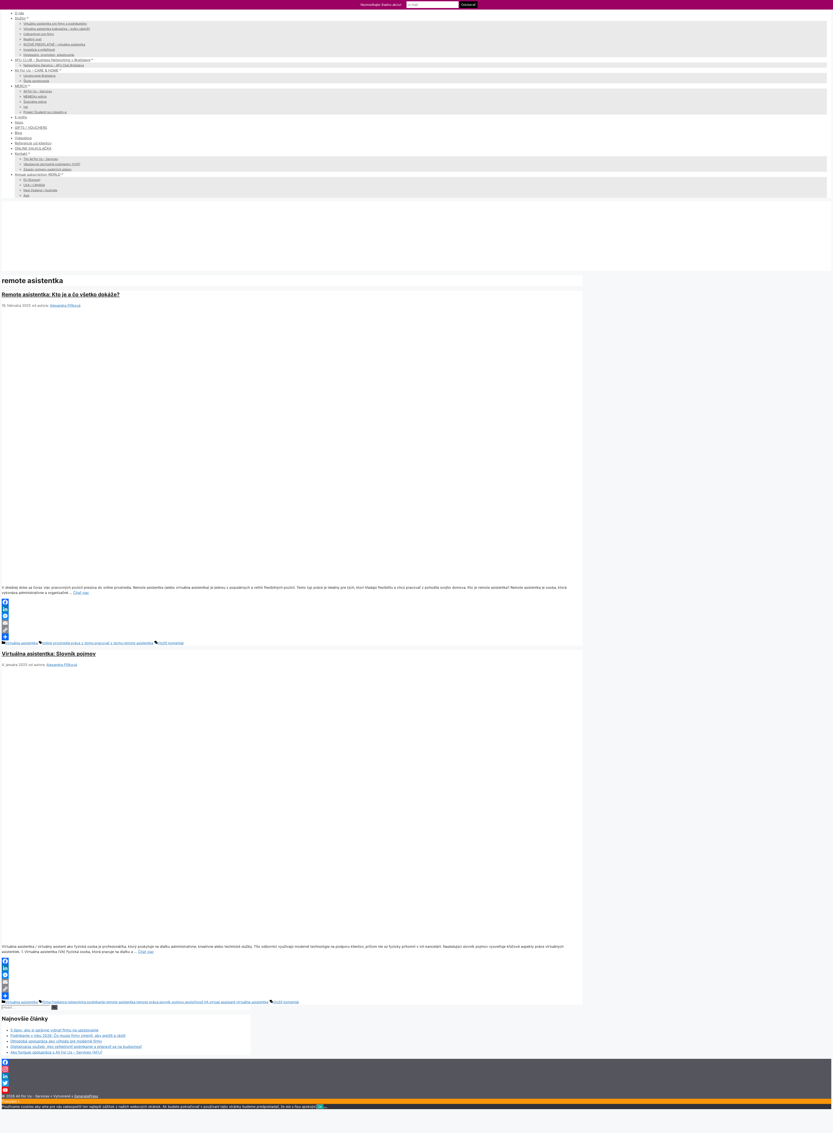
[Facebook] (292, 602)
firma (46, 1002)
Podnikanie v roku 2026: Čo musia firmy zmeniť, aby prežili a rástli (67, 1035)
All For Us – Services (37, 91)
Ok (320, 1106)
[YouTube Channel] (416, 1090)
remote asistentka (138, 643)
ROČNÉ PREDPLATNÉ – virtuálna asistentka (54, 44)
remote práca (147, 1002)
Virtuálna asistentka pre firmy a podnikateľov (55, 23)
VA (206, 1002)
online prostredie (56, 643)
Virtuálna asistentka (21, 643)
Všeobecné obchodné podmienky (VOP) (51, 164)
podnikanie (96, 1002)
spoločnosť (194, 1002)
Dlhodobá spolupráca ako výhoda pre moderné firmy (56, 1041)
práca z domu (82, 643)
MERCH (21, 86)
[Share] (292, 636)
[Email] (292, 623)
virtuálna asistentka (252, 1002)
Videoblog (23, 138)
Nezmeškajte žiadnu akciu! (381, 5)
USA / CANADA (34, 185)
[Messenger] (292, 616)
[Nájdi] (54, 1007)
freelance (59, 1002)
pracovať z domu (109, 643)
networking (77, 1002)
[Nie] (325, 1107)
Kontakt (21, 153)
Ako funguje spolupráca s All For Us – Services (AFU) (56, 1052)
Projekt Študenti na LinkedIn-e (45, 112)
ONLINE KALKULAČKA (33, 148)
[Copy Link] (292, 629)
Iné (25, 107)
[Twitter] (416, 1083)
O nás (19, 13)
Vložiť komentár (171, 643)
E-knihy (21, 117)
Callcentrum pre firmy (38, 34)
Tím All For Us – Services (40, 159)
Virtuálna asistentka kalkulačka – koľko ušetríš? (56, 29)
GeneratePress (86, 1096)
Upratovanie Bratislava (39, 75)
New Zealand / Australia (40, 190)
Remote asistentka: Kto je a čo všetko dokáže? (61, 294)
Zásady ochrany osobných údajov (47, 169)
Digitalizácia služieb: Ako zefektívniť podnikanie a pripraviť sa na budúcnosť (76, 1046)
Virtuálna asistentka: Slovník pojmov (49, 654)
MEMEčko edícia (35, 96)
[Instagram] (416, 1069)
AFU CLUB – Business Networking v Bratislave (52, 60)
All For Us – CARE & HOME (37, 70)
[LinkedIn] (292, 609)
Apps (19, 122)
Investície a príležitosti (39, 49)
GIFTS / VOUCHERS (31, 127)
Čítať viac (81, 592)
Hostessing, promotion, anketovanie (48, 55)
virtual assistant (222, 1002)
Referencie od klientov (33, 143)
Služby (20, 18)
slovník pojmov (171, 1002)
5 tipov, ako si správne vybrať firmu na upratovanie (54, 1030)
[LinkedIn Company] (416, 1076)
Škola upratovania (36, 81)
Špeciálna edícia (35, 101)
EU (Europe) (31, 180)
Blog (18, 133)
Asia (26, 195)
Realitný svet (32, 39)
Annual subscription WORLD (38, 174)
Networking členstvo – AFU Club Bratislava (53, 65)
